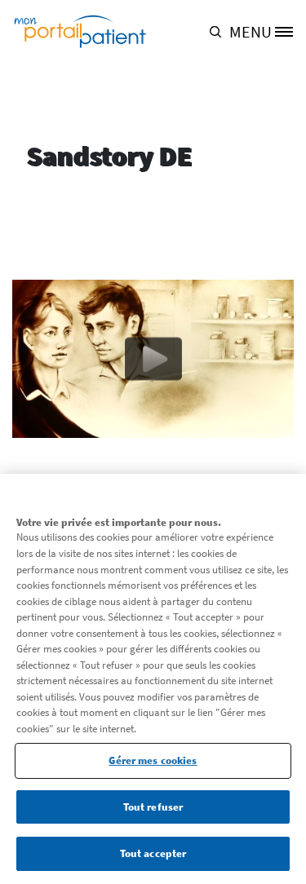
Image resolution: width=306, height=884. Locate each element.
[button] (219, 31)
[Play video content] (153, 359)
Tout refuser (153, 807)
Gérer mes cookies (153, 760)
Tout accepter (153, 853)
